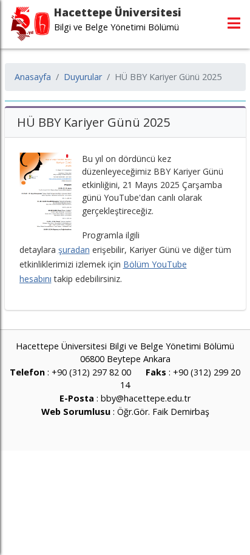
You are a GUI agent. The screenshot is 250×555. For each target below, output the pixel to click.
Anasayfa (33, 76)
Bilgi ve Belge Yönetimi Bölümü (116, 27)
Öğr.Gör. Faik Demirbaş (163, 411)
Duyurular (83, 76)
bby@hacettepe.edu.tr (146, 398)
